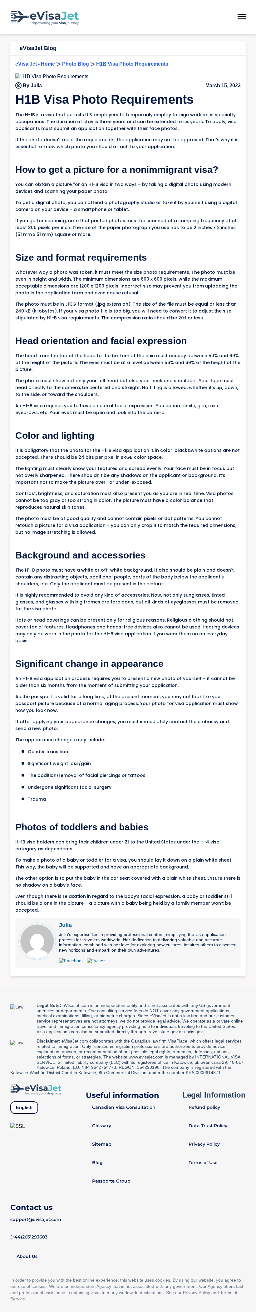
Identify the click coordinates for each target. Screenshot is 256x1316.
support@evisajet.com (35, 1219)
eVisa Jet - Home (35, 64)
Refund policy (204, 1107)
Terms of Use (203, 1162)
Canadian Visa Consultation (123, 1107)
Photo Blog (75, 64)
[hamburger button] (242, 16)
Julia (65, 925)
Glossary (101, 1125)
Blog (97, 1162)
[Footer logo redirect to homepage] (36, 1089)
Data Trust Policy (208, 1125)
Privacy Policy (204, 1144)
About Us (27, 1256)
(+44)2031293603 (28, 1237)
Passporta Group (111, 1181)
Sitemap (101, 1144)
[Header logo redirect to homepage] (44, 17)
